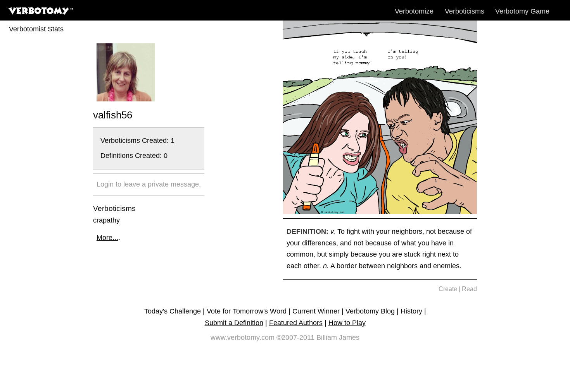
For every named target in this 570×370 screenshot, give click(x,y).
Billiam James (337, 337)
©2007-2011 (295, 337)
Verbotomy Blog (370, 311)
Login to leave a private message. (149, 184)
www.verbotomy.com (243, 337)
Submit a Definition (234, 323)
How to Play (347, 323)
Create (448, 289)
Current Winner (316, 311)
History (411, 311)
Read (469, 289)
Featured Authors (296, 323)
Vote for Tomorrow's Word (247, 311)
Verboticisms (464, 11)
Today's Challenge (172, 311)
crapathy (106, 220)
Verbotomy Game (522, 11)
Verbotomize (414, 11)
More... (107, 238)
